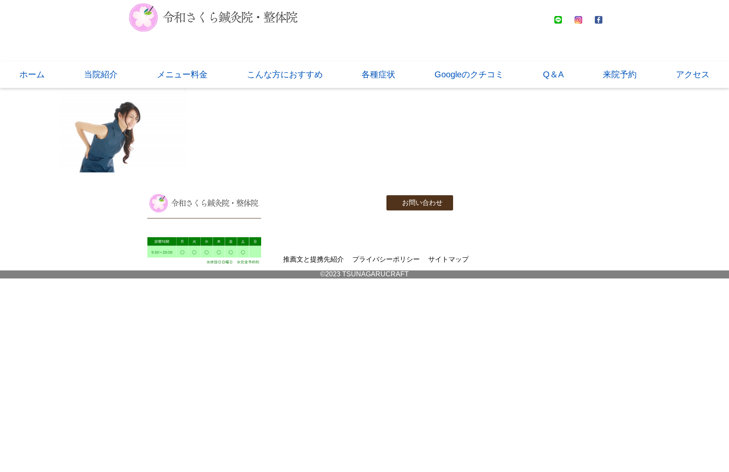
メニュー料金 (182, 74)
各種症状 (378, 74)
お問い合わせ (422, 202)
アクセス (693, 74)
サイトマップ (448, 259)
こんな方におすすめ (285, 74)
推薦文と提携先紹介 (313, 259)
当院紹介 (101, 74)
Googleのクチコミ (469, 74)
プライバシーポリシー (386, 259)
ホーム (32, 74)
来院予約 (620, 74)
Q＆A (553, 74)
